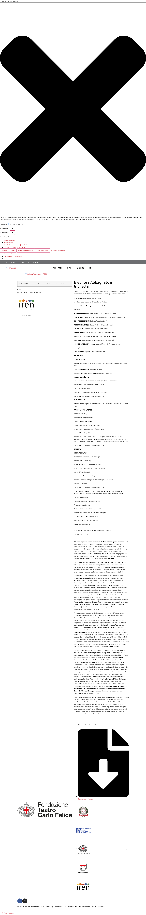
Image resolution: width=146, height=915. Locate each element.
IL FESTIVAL (10, 262)
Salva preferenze (42, 250)
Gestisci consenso (8, 913)
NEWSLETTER (38, 262)
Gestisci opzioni (9, 240)
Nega (13, 250)
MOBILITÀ (80, 268)
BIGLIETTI (57, 268)
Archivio (25, 262)
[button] (73, 109)
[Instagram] (24, 900)
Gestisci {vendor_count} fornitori (15, 245)
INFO (69, 268)
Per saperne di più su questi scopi (15, 247)
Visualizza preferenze (25, 250)
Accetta (4, 250)
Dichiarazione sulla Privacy (13, 256)
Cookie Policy (8, 254)
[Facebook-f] (19, 900)
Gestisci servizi (9, 242)
